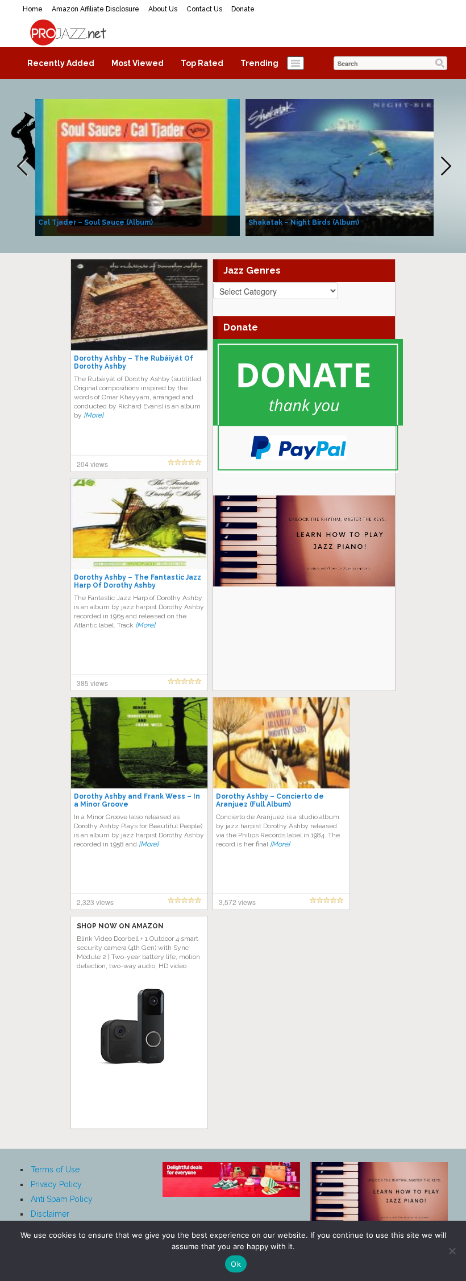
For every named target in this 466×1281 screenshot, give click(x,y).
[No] (451, 1251)
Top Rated (202, 63)
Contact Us (204, 9)
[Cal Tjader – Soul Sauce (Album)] (137, 166)
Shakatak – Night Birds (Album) (303, 222)
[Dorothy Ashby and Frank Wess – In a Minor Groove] (139, 742)
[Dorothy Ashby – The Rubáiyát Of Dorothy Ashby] (139, 304)
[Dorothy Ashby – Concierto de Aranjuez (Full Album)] (281, 742)
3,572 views (237, 902)
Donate (243, 9)
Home (33, 9)
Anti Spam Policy (62, 1199)
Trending (259, 63)
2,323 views (95, 902)
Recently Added (60, 63)
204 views (92, 464)
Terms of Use (55, 1169)
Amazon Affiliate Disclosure (95, 9)
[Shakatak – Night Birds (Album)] (348, 166)
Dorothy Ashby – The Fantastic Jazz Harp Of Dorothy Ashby (137, 581)
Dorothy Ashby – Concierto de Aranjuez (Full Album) (270, 800)
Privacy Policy (56, 1184)
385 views (92, 683)
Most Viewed (137, 63)
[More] (93, 415)
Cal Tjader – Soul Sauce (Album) (95, 222)
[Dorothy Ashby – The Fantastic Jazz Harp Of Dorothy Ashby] (139, 523)
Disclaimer (50, 1213)
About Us (162, 9)
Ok (236, 1263)
